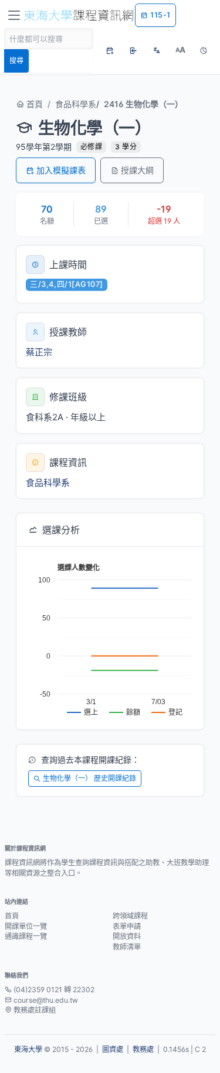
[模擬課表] (109, 50)
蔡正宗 (39, 352)
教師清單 (127, 946)
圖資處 (112, 1049)
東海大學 (28, 1049)
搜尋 (16, 60)
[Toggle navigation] (14, 15)
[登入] (133, 50)
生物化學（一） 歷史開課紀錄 (89, 778)
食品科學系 (75, 104)
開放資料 (127, 936)
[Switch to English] (156, 50)
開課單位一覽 (26, 926)
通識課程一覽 (26, 936)
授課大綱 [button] (137, 170)
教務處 (143, 1049)
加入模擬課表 (61, 170)
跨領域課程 (130, 915)
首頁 (33, 104)
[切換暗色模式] (203, 50)
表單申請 (127, 926)
